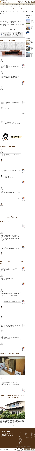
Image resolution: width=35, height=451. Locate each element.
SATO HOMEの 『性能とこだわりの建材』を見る (12, 217)
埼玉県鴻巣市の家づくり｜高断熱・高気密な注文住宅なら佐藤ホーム (4, 2)
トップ (3, 4)
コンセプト (6, 4)
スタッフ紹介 (27, 441)
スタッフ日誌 (27, 437)
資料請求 (27, 449)
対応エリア (4, 449)
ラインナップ (20, 4)
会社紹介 (7, 449)
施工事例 (27, 4)
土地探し (24, 4)
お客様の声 (26, 431)
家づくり (16, 4)
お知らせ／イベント (12, 4)
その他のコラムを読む (12, 425)
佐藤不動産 (6, 431)
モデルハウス (31, 4)
